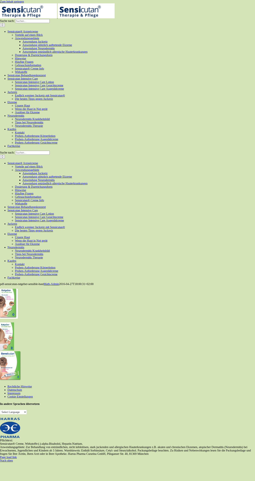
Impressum (13, 393)
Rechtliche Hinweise (19, 386)
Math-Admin (51, 284)
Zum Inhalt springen (12, 1)
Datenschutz (14, 389)
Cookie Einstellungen (20, 396)
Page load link (8, 457)
